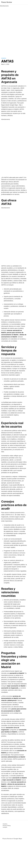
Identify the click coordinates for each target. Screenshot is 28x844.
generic (3, 58)
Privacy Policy (7, 825)
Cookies (5, 824)
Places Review (6, 2)
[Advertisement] (14, 30)
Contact (5, 827)
